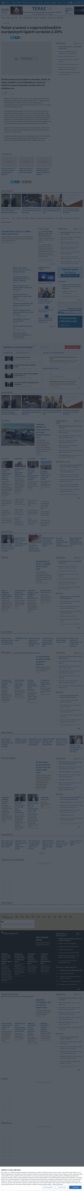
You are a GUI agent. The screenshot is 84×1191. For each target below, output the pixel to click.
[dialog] (42, 1179)
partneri (9, 1172)
